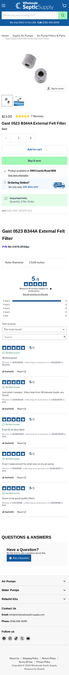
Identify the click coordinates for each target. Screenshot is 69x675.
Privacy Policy (43, 662)
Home (5, 35)
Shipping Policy (30, 658)
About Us (14, 658)
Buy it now (34, 160)
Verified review (13, 352)
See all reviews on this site (35, 294)
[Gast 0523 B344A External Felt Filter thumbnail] (7, 100)
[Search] (62, 15)
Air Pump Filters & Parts (51, 35)
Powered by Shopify (34, 669)
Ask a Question (20, 557)
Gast (4, 128)
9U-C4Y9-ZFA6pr (18, 246)
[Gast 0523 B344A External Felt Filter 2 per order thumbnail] (19, 100)
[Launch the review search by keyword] (64, 337)
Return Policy (49, 658)
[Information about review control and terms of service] (50, 288)
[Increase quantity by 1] (31, 138)
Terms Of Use (26, 662)
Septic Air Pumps (23, 35)
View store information (18, 175)
